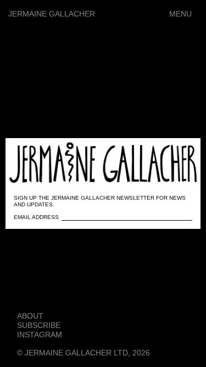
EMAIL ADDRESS (36, 217)
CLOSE (177, 152)
